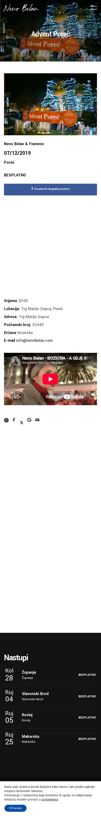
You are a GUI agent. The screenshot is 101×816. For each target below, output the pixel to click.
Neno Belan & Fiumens (24, 144)
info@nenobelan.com (34, 340)
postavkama (49, 799)
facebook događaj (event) (52, 189)
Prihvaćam (15, 808)
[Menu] (93, 7)
